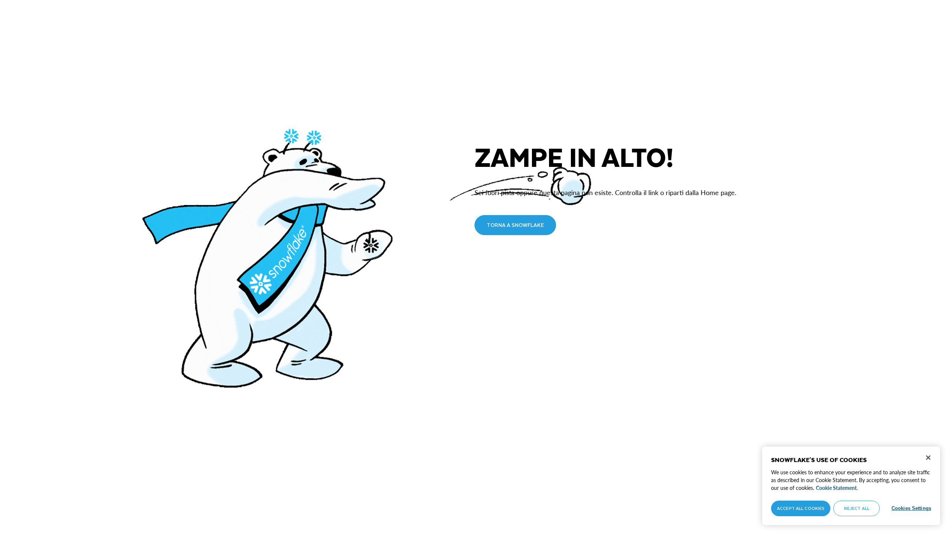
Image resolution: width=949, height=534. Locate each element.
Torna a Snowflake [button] (515, 225)
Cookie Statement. (837, 488)
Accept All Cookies (800, 508)
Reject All (856, 508)
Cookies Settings (911, 508)
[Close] (928, 457)
